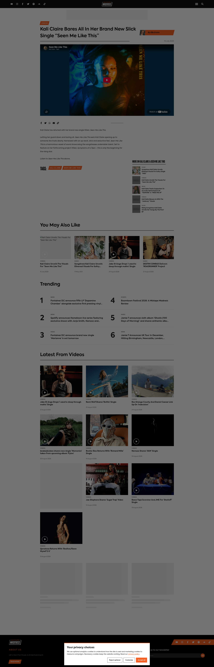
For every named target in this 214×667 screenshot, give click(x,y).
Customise (129, 660)
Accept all (141, 660)
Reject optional (114, 660)
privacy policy (133, 654)
